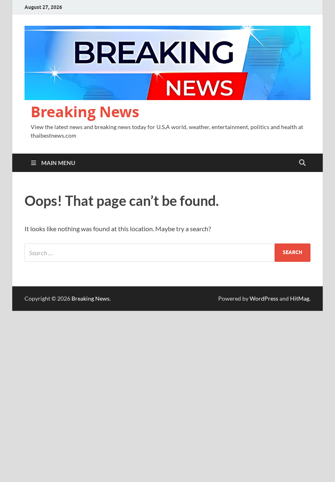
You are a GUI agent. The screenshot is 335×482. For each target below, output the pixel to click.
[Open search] (302, 163)
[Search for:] (167, 252)
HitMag (299, 298)
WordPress (264, 298)
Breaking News (85, 112)
